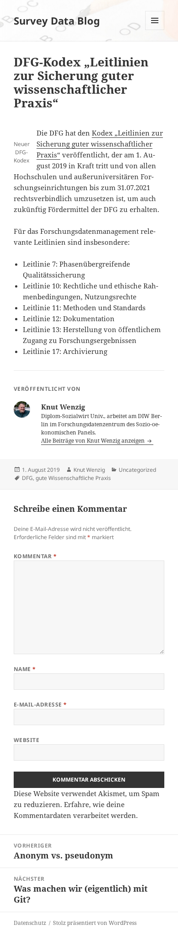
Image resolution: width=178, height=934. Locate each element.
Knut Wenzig (89, 470)
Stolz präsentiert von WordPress (94, 923)
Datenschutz (30, 923)
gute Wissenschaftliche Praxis (73, 478)
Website (26, 740)
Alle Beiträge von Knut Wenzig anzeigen (93, 440)
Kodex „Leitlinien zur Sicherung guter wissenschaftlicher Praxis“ (100, 143)
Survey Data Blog (57, 20)
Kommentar (35, 556)
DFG (27, 478)
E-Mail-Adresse (40, 704)
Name (25, 669)
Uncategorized (137, 470)
